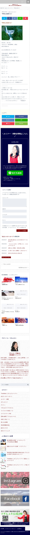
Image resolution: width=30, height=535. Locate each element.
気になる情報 (4, 422)
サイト (4, 220)
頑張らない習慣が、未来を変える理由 (16, 248)
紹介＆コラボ (4, 428)
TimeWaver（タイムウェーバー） (9, 393)
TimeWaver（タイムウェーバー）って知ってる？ (18, 465)
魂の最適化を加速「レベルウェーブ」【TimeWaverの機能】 (16, 440)
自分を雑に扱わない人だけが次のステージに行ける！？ (18, 240)
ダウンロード (4, 402)
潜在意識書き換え (5, 425)
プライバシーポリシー (11, 528)
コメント (5, 197)
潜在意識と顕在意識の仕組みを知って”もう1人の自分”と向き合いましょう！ (18, 453)
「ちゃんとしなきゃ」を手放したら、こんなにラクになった (18, 244)
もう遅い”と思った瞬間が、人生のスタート (17, 250)
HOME (2, 528)
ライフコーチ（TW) (6, 413)
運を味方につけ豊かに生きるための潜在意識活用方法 (16, 531)
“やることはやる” (7, 264)
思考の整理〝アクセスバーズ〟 (9, 416)
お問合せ (22, 2)
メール (4, 214)
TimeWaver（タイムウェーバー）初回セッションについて (18, 459)
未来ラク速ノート (5, 419)
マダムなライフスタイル (7, 407)
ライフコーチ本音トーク (7, 410)
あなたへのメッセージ (7, 236)
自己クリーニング (5, 430)
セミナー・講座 (5, 399)
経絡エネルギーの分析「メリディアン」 (17, 446)
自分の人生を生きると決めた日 (15, 253)
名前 (4, 209)
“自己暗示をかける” (22, 267)
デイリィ (3, 405)
